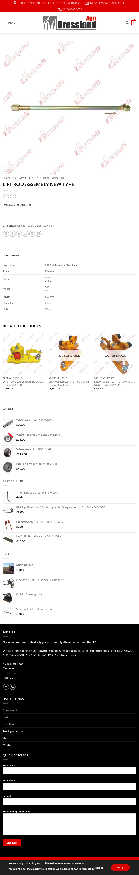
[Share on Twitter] (19, 234)
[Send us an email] (6, 687)
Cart (5, 717)
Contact (8, 745)
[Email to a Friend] (26, 234)
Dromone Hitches (26, 178)
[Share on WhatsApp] (6, 234)
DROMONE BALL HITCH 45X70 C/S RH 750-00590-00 (23, 383)
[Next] (136, 366)
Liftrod (66, 178)
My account (10, 710)
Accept (120, 867)
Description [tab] (11, 255)
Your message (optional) (16, 811)
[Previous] (3, 366)
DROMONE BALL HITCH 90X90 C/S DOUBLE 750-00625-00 (114, 383)
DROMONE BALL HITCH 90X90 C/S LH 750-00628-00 (68, 383)
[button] (9, 22)
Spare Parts (50, 178)
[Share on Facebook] (13, 234)
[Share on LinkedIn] (39, 234)
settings (98, 868)
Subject (7, 795)
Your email (9, 780)
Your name (9, 765)
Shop (6, 738)
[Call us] (13, 687)
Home (6, 178)
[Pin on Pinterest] (32, 234)
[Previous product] (13, 196)
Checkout (9, 724)
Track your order (13, 731)
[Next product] (6, 196)
